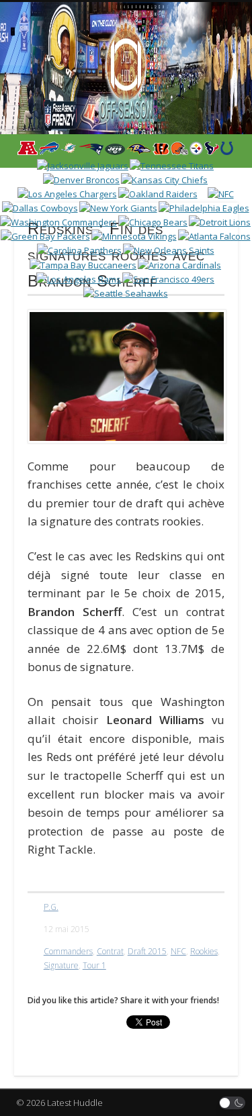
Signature (61, 965)
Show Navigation (203, 120)
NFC (178, 951)
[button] (232, 1103)
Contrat (110, 951)
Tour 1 (94, 965)
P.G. (51, 907)
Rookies (204, 951)
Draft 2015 (147, 951)
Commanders (68, 951)
